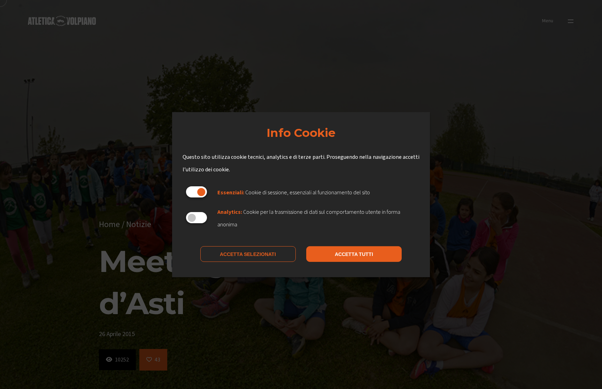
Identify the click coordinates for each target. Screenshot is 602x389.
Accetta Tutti (354, 254)
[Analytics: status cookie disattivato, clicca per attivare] (196, 217)
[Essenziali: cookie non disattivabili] (196, 191)
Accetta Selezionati (248, 254)
